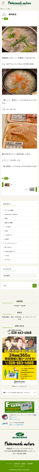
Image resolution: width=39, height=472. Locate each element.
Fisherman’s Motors (11, 214)
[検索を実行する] (34, 286)
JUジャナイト (14, 417)
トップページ (9, 463)
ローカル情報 (9, 210)
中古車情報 (30, 463)
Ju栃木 (7, 239)
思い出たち (8, 247)
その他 (7, 256)
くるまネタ (8, 235)
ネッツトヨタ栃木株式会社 (17, 425)
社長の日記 (17, 463)
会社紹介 (23, 463)
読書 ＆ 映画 (8, 223)
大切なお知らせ (10, 251)
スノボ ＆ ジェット (11, 243)
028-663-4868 (21, 454)
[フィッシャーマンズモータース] (19, 3)
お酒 (6, 231)
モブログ (7, 260)
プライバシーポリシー (19, 466)
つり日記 (7, 227)
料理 (6, 18)
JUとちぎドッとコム (16, 419)
